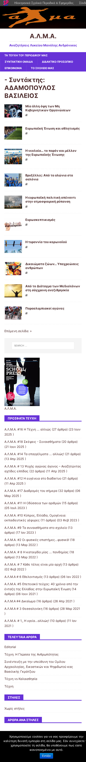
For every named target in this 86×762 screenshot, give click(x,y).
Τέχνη (8, 686)
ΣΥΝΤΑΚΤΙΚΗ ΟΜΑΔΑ (19, 61)
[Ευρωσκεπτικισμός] (13, 228)
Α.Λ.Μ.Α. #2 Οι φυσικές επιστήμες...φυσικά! (36, 540)
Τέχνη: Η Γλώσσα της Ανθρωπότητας (31, 654)
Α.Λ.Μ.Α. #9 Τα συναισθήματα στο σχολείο (35, 527)
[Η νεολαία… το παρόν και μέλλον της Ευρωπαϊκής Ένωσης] (13, 162)
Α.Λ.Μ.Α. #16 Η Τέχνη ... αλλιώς (27, 429)
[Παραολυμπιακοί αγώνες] (13, 317)
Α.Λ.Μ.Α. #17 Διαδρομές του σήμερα (30, 491)
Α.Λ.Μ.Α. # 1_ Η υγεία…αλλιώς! (26, 621)
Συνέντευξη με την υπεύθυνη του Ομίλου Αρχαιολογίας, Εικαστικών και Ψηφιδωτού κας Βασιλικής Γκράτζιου (38, 666)
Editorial (10, 647)
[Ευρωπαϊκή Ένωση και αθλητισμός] (13, 137)
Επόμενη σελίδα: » (18, 331)
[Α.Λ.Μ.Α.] (43, 26)
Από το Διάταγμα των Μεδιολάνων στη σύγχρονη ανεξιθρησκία (52, 288)
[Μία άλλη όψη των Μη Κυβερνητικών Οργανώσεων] (13, 115)
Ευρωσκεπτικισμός (40, 220)
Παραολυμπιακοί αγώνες (44, 308)
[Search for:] (43, 345)
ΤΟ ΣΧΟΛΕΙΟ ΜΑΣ (42, 68)
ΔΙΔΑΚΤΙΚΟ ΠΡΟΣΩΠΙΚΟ (57, 61)
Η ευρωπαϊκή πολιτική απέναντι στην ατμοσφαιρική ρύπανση (50, 199)
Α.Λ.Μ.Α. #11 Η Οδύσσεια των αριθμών (32, 503)
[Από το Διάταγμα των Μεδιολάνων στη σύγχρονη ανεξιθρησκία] (13, 295)
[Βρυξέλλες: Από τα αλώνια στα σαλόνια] (13, 184)
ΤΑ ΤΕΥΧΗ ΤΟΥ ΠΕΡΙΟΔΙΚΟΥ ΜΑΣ (26, 55)
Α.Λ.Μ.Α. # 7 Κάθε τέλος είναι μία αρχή (33, 564)
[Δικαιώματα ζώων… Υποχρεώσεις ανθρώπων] (13, 273)
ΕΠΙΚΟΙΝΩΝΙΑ (13, 68)
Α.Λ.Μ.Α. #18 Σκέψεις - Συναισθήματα (32, 441)
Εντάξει (46, 755)
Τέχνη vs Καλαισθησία (20, 679)
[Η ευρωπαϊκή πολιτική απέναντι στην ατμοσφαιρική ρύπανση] (13, 206)
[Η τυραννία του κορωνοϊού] (13, 250)
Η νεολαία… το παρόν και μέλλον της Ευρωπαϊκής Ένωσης (51, 152)
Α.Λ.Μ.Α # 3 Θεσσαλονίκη (23, 608)
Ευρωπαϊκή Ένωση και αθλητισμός (52, 128)
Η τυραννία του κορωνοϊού (46, 242)
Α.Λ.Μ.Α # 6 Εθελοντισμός (23, 577)
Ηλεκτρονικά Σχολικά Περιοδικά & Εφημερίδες (43, 3)
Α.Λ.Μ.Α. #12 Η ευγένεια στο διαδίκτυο (32, 478)
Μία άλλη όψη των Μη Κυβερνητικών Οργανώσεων (48, 108)
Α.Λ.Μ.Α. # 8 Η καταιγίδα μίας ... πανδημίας (36, 552)
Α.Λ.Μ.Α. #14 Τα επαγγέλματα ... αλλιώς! (34, 454)
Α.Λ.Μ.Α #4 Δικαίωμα (20, 601)
